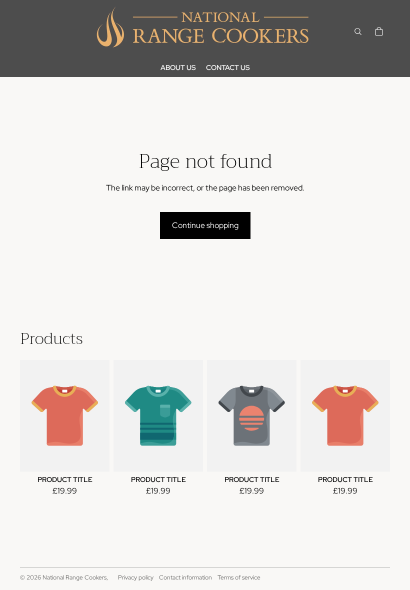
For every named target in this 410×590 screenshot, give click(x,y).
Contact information (185, 578)
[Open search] (358, 31)
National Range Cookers (74, 578)
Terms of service (239, 578)
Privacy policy (136, 578)
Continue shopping (205, 225)
